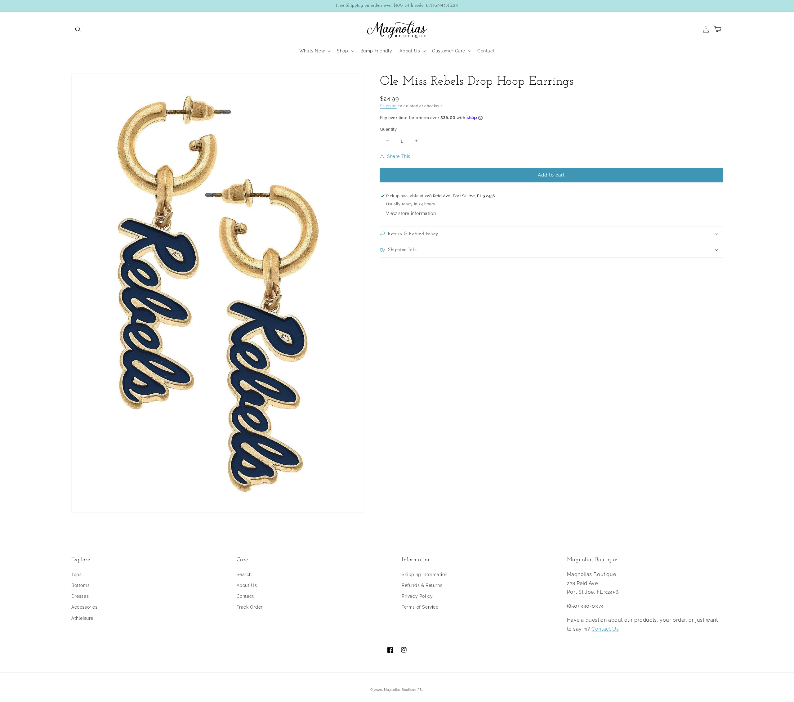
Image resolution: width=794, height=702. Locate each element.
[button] (78, 29)
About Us (247, 585)
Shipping (388, 106)
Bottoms (80, 585)
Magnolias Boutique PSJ (403, 689)
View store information (411, 213)
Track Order (250, 607)
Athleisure (82, 618)
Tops (76, 574)
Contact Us (605, 629)
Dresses (80, 596)
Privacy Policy (417, 596)
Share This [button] (398, 156)
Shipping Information (425, 574)
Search (244, 574)
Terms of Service (420, 607)
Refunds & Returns (422, 585)
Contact (245, 596)
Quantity (388, 129)
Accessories (84, 607)
